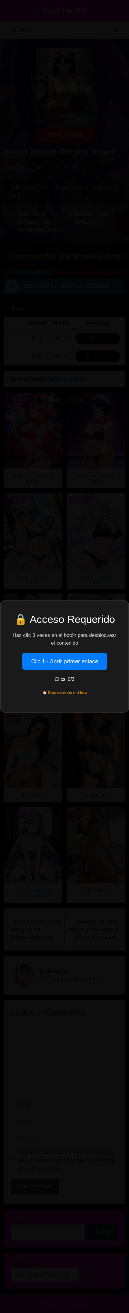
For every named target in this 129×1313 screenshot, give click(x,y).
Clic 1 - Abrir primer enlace (64, 661)
